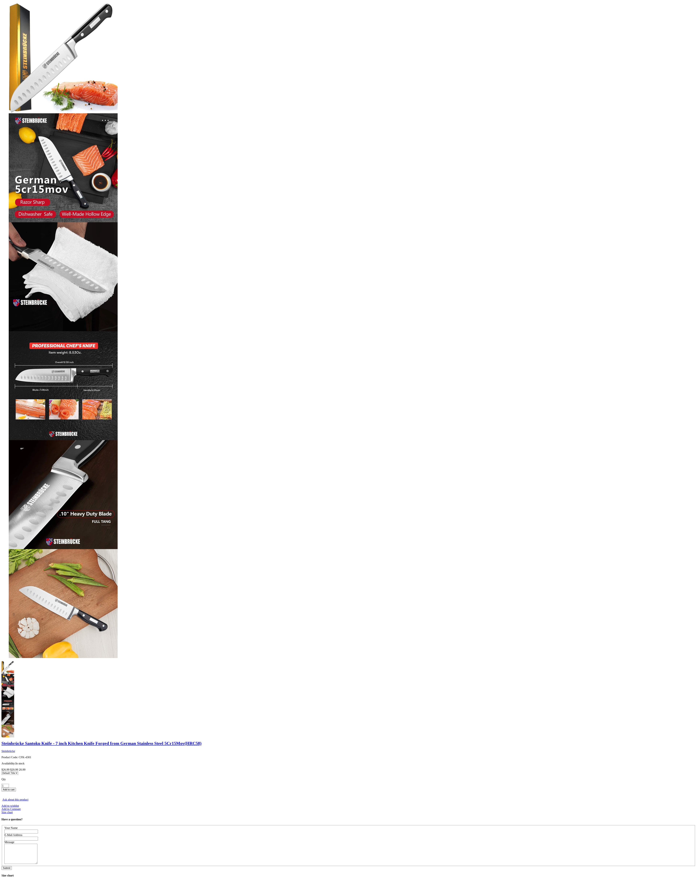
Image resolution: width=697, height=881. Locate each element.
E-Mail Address (13, 835)
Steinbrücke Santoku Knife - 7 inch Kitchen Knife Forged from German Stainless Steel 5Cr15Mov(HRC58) (101, 743)
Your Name (11, 827)
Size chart (7, 812)
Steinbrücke (8, 751)
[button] (348, 793)
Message (9, 842)
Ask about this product (15, 799)
